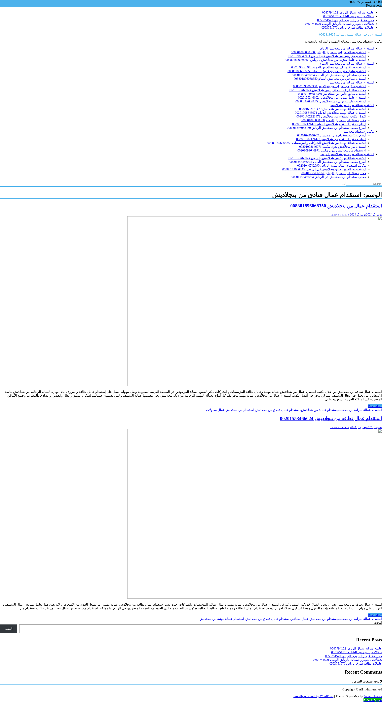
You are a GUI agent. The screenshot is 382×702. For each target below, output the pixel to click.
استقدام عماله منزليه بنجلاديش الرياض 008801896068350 (328, 52)
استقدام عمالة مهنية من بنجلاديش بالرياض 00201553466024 (327, 158)
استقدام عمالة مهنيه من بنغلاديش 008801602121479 (332, 109)
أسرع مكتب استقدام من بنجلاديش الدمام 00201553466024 (327, 161)
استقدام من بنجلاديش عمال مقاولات (230, 410)
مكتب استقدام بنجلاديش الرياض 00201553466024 (333, 173)
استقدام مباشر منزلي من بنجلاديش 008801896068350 (330, 101)
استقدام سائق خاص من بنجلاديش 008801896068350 (332, 93)
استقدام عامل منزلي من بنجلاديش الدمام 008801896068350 (326, 71)
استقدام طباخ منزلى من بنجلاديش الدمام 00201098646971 (328, 67)
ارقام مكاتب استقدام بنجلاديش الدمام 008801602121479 (329, 124)
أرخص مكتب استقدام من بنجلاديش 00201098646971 (331, 135)
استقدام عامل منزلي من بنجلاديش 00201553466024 (332, 97)
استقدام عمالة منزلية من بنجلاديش (351, 82)
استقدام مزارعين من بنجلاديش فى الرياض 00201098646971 (327, 56)
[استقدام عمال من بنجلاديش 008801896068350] (254, 384)
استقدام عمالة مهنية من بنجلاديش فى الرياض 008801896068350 (324, 169)
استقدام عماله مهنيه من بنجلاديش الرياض (347, 154)
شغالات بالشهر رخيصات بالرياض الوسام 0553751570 (339, 23)
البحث (378, 622)
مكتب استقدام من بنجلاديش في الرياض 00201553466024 (328, 177)
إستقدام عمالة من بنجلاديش (319, 410)
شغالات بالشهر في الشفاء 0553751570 (348, 16)
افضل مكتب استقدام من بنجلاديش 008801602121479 (331, 116)
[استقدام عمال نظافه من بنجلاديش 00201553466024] (254, 597)
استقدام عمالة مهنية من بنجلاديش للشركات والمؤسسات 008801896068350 (316, 143)
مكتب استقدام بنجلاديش (358, 131)
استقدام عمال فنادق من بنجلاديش (277, 410)
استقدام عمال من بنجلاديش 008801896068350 (336, 205)
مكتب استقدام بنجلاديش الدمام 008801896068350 (333, 120)
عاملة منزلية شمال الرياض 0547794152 (348, 12)
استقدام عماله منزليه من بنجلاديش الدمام (347, 63)
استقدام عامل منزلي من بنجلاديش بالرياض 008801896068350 (326, 59)
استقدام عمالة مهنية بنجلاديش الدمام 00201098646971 (330, 112)
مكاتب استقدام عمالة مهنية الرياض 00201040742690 (331, 165)
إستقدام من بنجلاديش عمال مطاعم (314, 618)
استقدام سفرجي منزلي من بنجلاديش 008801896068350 (329, 86)
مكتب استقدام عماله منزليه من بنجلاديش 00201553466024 (327, 90)
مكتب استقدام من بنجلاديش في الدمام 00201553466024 (329, 75)
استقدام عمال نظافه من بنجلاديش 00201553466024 (331, 418)
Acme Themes (373, 696)
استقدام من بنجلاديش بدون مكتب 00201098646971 (332, 146)
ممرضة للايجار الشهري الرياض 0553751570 (345, 20)
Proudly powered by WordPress (313, 696)
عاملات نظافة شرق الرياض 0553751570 (348, 27)
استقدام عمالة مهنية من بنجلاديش (352, 105)
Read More (375, 406)
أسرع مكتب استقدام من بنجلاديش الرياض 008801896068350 (326, 127)
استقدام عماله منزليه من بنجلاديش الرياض (346, 48)
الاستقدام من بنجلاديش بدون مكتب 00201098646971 (331, 150)
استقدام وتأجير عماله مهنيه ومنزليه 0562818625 (350, 34)
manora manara (339, 214)
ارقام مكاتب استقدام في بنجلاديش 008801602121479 (331, 139)
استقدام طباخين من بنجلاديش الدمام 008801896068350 (330, 78)
